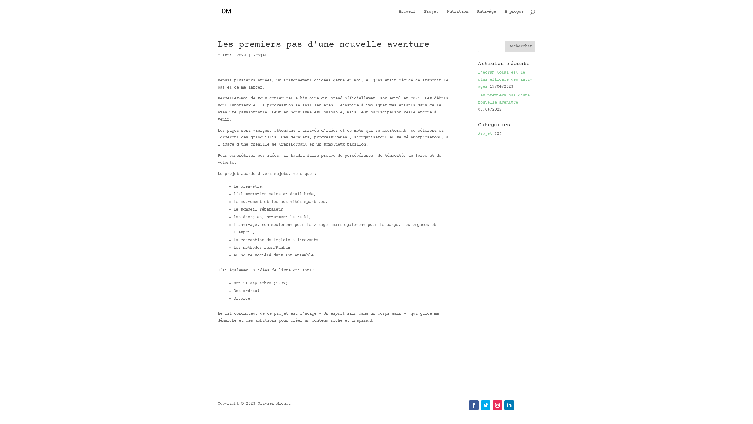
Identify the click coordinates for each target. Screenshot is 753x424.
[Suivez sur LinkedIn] (509, 405)
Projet (431, 12)
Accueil (407, 12)
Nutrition (457, 12)
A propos (514, 12)
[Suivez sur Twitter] (485, 405)
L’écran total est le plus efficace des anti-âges (505, 79)
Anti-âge (486, 12)
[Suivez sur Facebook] (474, 405)
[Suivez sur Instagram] (497, 405)
